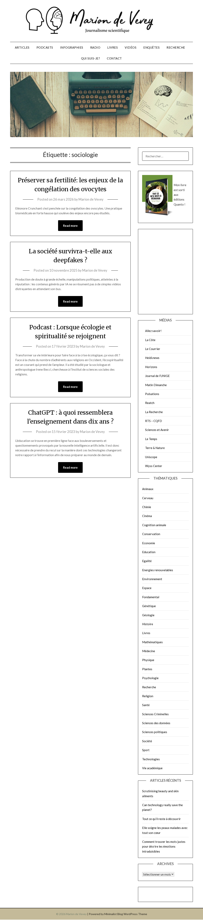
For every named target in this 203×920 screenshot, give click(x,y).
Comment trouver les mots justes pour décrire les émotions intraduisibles (163, 846)
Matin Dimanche (156, 385)
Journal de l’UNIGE (157, 376)
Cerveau (147, 498)
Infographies (71, 47)
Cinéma (147, 516)
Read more (70, 225)
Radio (95, 47)
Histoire (147, 624)
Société (147, 741)
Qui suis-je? (90, 58)
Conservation (151, 534)
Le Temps (151, 439)
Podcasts (44, 47)
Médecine (148, 651)
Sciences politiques (154, 732)
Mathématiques (152, 642)
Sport (145, 750)
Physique (148, 660)
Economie (148, 543)
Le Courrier (152, 349)
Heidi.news (152, 358)
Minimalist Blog (113, 914)
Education (148, 552)
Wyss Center (153, 466)
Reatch (149, 403)
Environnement (152, 579)
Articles (22, 47)
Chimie (146, 507)
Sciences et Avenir (157, 430)
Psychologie (150, 678)
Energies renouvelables (157, 570)
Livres (112, 47)
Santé (146, 705)
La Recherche (154, 412)
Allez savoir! (153, 331)
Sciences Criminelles (155, 714)
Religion (147, 696)
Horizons (151, 367)
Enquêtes (151, 47)
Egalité (147, 561)
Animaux (147, 489)
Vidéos (130, 47)
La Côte (150, 340)
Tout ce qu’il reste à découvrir (161, 819)
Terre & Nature (155, 448)
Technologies (151, 759)
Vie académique (152, 768)
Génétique (149, 606)
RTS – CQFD (153, 421)
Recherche (176, 47)
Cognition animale (154, 525)
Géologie (148, 615)
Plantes (147, 669)
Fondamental (150, 597)
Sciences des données (156, 723)
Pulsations (152, 394)
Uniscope (151, 457)
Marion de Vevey (91, 199)
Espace (146, 588)
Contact (114, 58)
